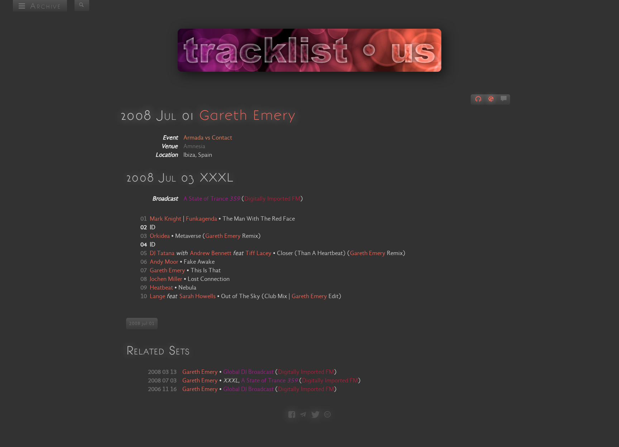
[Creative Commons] (327, 415)
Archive (43, 5)
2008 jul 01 (142, 323)
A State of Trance (269, 380)
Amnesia (194, 146)
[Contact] (303, 415)
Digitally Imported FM (272, 199)
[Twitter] (315, 415)
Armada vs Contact (207, 138)
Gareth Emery (247, 115)
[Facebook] (291, 415)
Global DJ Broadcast (249, 372)
